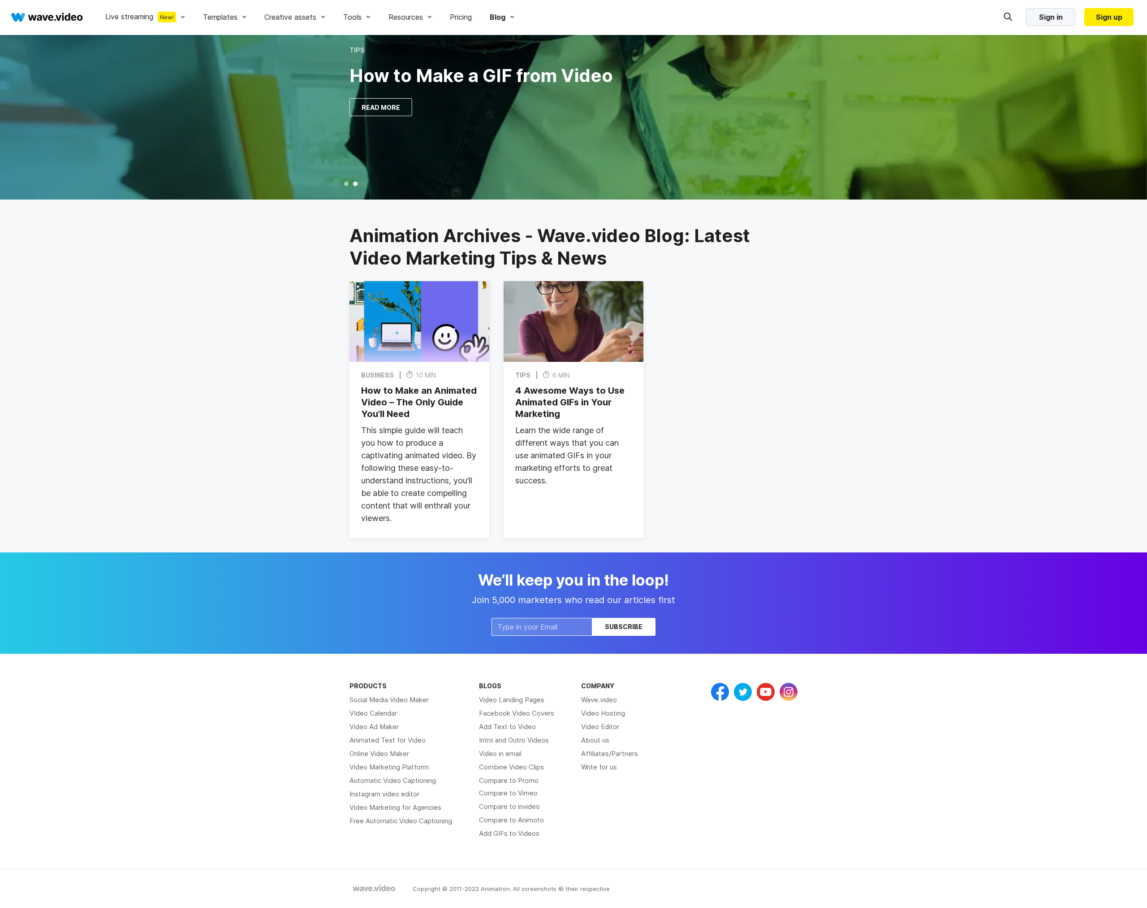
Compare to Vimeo (508, 793)
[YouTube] (766, 692)
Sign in (1051, 17)
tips (357, 50)
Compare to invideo (509, 806)
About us (595, 740)
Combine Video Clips (511, 767)
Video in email (500, 753)
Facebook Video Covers (516, 713)
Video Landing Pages (511, 699)
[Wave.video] (47, 17)
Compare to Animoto (511, 820)
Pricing (461, 17)
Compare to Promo (509, 780)
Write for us (599, 767)
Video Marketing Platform (389, 767)
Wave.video (599, 699)
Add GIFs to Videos (509, 833)
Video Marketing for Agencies (395, 807)
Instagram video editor (384, 794)
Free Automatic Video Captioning (400, 821)
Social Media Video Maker (389, 699)
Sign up (1109, 17)
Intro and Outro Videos (514, 740)
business (377, 374)
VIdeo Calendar (373, 713)
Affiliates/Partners (609, 753)
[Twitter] (743, 692)
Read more (381, 107)
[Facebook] (720, 692)
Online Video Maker (379, 753)
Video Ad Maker (374, 726)
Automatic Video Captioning (392, 780)
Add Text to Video (507, 726)
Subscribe (623, 626)
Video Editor (600, 726)
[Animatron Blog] (374, 889)
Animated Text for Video (387, 740)
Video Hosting (603, 713)
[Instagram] (789, 692)
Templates (220, 17)
